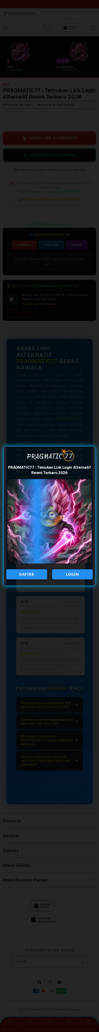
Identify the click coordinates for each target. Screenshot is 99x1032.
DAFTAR (26, 574)
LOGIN (72, 574)
